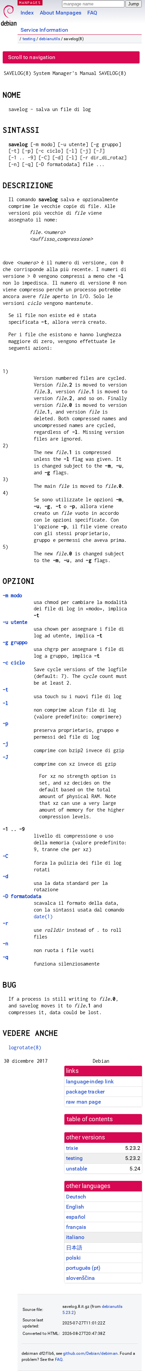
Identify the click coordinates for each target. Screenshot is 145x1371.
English (75, 1207)
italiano (75, 1237)
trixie (72, 1148)
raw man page (83, 1102)
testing (29, 38)
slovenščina (80, 1278)
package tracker (85, 1091)
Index (27, 12)
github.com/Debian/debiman (90, 1353)
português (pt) (83, 1268)
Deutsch (76, 1196)
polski (73, 1258)
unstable (76, 1168)
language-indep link (90, 1081)
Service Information (44, 30)
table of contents (90, 1119)
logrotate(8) (24, 1047)
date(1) (43, 916)
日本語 (74, 1247)
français (76, 1227)
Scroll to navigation (31, 57)
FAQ (92, 12)
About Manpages (60, 12)
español (75, 1217)
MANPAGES (30, 2)
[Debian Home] (8, 13)
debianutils (49, 38)
